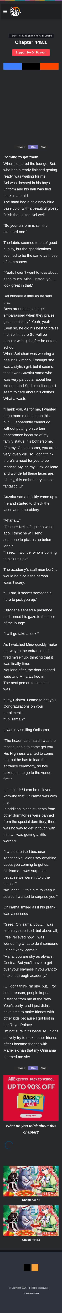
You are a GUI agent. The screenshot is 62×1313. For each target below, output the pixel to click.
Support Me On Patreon (31, 52)
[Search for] (57, 13)
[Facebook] (12, 66)
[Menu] (5, 13)
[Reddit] (49, 66)
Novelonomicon (31, 1293)
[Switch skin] (51, 13)
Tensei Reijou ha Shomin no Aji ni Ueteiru (31, 35)
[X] (31, 66)
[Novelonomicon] (15, 11)
